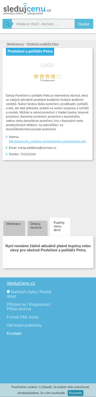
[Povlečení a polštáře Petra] (48, 69)
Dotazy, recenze (36, 225)
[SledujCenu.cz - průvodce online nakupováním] (34, 9)
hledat (83, 24)
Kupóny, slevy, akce (59, 226)
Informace (13, 224)
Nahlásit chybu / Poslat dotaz (29, 294)
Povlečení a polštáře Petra (42, 43)
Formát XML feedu (23, 317)
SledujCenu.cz (15, 43)
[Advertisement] (28, 188)
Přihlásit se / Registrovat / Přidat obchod (29, 306)
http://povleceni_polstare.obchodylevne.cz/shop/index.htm (47, 141)
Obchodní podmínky (24, 325)
